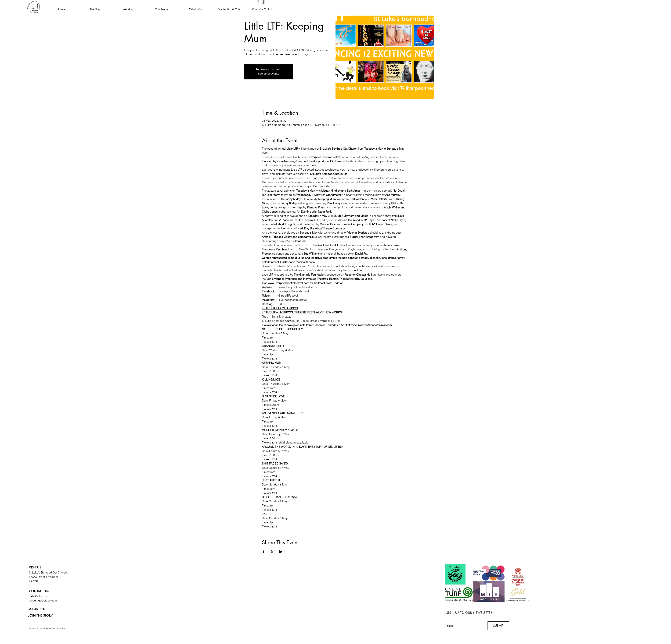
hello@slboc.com (39, 596)
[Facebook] (258, 2)
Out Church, (60, 572)
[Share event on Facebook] (263, 551)
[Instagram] (263, 2)
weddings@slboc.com (43, 600)
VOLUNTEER (36, 609)
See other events (268, 73)
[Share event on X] (272, 551)
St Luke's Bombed (41, 572)
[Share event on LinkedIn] (280, 551)
